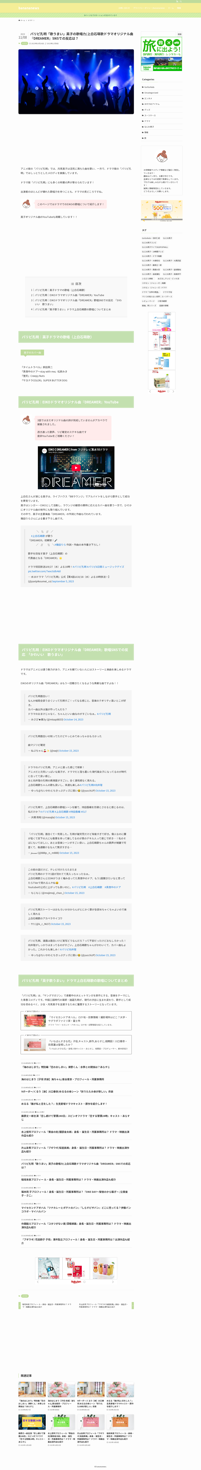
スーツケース (150, 115)
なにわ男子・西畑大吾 (151, 269)
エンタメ (148, 98)
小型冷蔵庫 (162, 301)
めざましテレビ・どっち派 (168, 278)
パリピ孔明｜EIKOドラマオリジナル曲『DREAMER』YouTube (69, 295)
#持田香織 (74, 811)
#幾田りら (60, 544)
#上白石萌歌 (38, 536)
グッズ (147, 109)
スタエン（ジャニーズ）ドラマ (154, 287)
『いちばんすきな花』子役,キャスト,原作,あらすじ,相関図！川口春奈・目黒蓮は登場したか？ (87, 1042)
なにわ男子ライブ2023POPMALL (155, 247)
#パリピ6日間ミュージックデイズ (105, 566)
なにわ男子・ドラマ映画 (152, 256)
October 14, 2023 (73, 719)
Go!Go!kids (149, 87)
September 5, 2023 (63, 581)
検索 (180, 34)
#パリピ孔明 (79, 566)
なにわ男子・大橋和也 (151, 260)
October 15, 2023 (69, 750)
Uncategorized (151, 92)
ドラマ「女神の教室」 (151, 292)
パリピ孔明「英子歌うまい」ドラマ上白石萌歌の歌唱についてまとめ (73, 309)
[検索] (181, 1)
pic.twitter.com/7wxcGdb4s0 (44, 571)
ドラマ (24, 43)
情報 (146, 132)
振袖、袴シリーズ (149, 305)
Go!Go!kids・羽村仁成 (151, 238)
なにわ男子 (149, 126)
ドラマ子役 (167, 292)
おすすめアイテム (152, 104)
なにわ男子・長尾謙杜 (151, 274)
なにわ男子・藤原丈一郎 (152, 265)
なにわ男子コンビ (149, 242)
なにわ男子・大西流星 (172, 260)
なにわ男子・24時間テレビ (153, 251)
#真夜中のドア (113, 887)
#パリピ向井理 (68, 949)
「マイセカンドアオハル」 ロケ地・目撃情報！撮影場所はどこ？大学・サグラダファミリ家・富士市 (87, 1019)
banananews (28, 8)
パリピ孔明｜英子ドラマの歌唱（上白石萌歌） (61, 290)
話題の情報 (163, 305)
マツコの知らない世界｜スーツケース (157, 296)
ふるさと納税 (148, 278)
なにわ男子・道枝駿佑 (172, 269)
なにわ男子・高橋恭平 (172, 274)
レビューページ (148, 301)
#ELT (84, 811)
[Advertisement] (76, 137)
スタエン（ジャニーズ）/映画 (154, 283)
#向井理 (98, 785)
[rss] (177, 1)
